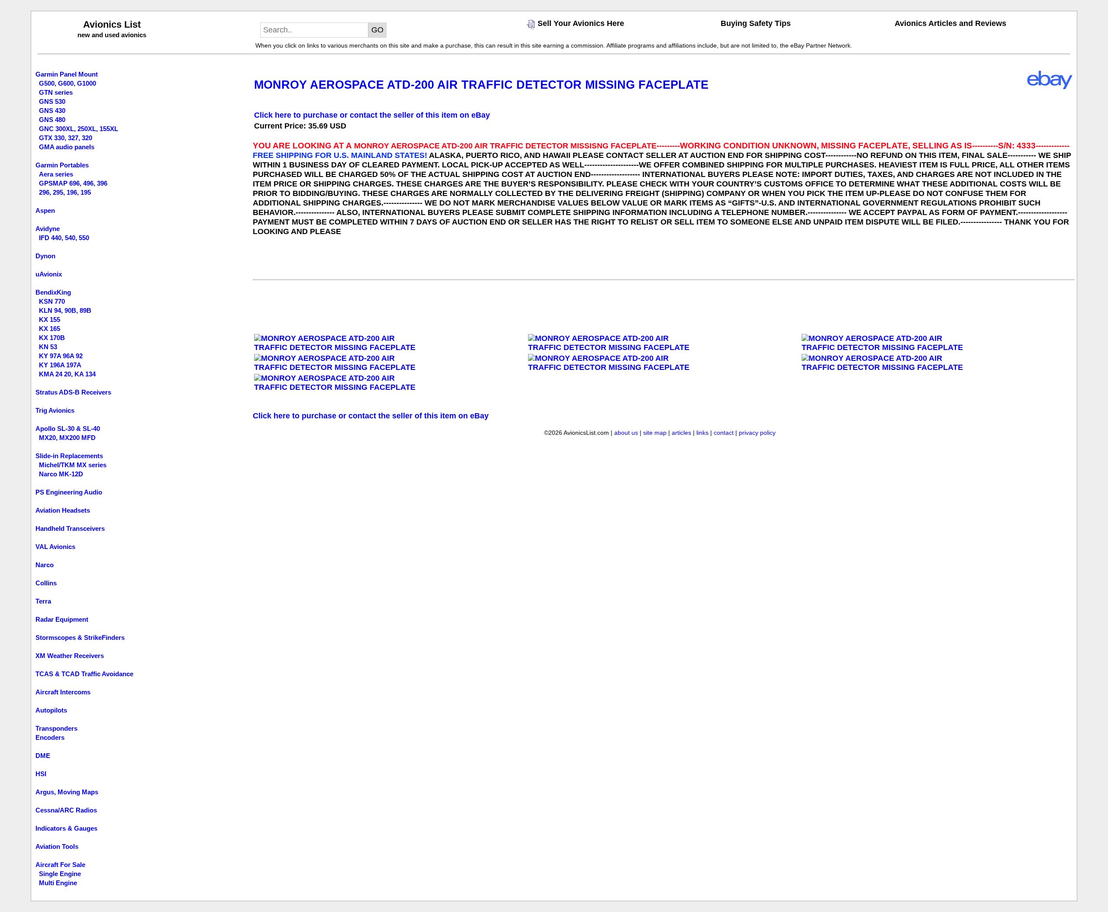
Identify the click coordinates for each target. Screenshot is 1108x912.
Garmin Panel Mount (66, 74)
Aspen (45, 210)
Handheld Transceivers (70, 528)
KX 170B (52, 337)
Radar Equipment (61, 619)
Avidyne (47, 228)
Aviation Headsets (62, 510)
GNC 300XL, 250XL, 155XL (78, 128)
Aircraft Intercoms (62, 692)
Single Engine (60, 873)
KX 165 (49, 328)
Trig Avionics (54, 410)
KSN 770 (52, 301)
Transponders (56, 728)
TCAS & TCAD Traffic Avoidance (84, 674)
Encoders (49, 737)
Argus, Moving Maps (66, 792)
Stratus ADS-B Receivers (73, 392)
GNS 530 (52, 101)
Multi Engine (58, 882)
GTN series (56, 92)
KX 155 (49, 319)
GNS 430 (52, 110)
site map (655, 432)
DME (42, 755)
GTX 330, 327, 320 (65, 137)
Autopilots (51, 710)
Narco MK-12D (61, 474)
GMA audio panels (66, 147)
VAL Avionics (55, 546)
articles (681, 432)
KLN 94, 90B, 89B (65, 310)
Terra (43, 601)
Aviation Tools (56, 846)
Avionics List (112, 24)
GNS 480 (52, 119)
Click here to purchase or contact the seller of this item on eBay (372, 115)
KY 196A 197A (60, 365)
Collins (46, 583)
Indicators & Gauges (66, 828)
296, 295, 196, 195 (65, 192)
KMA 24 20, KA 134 (67, 374)
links (702, 432)
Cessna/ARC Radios (66, 810)
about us (626, 432)
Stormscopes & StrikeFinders (80, 637)
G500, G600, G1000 (67, 83)
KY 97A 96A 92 (61, 356)
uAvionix (48, 274)
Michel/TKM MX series (72, 465)
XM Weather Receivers (69, 655)
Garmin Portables (62, 165)
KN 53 (48, 346)
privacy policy (757, 432)
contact (724, 432)
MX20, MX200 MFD (67, 437)
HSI (40, 773)
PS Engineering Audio (68, 492)
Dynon (45, 256)
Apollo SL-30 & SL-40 (67, 428)
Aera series (56, 174)
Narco (44, 564)
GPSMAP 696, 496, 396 (73, 183)
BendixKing (53, 292)
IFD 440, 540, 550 (64, 237)
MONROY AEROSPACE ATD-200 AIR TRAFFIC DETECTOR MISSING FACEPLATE (481, 84)
